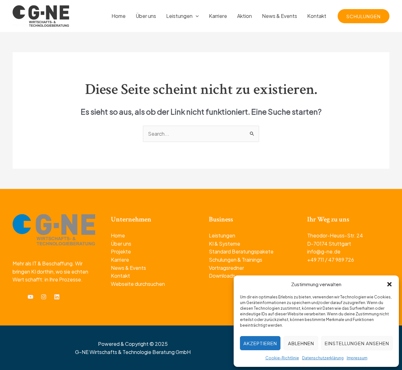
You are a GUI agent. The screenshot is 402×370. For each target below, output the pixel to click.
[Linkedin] (57, 297)
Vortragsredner (226, 267)
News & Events (128, 267)
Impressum (357, 358)
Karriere (120, 259)
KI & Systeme (224, 243)
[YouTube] (30, 297)
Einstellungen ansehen (357, 343)
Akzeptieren (260, 343)
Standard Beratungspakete (241, 251)
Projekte (121, 251)
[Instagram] (43, 297)
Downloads (222, 275)
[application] (196, 16)
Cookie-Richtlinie (282, 358)
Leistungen (222, 235)
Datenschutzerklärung (323, 358)
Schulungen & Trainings (235, 259)
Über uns (121, 243)
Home (118, 235)
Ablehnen (301, 343)
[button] (389, 284)
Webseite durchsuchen (138, 283)
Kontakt (120, 275)
